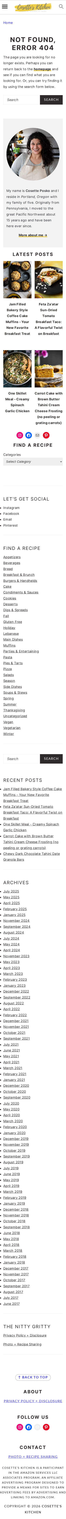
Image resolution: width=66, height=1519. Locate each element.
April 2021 (11, 1062)
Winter (8, 734)
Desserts (10, 604)
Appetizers (12, 557)
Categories (12, 455)
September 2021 (16, 1038)
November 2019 (16, 1144)
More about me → (33, 235)
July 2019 (11, 1168)
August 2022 (13, 1003)
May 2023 (11, 962)
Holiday (9, 628)
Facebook (11, 513)
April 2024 (11, 950)
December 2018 (16, 1209)
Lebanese (11, 634)
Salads (8, 675)
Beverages (11, 563)
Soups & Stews (15, 692)
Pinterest (10, 525)
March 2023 (13, 974)
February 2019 (14, 1198)
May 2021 (11, 1056)
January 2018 (14, 1262)
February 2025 (15, 909)
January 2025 (14, 915)
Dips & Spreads (15, 610)
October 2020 (14, 1092)
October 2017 (14, 1280)
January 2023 (14, 986)
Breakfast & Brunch (19, 575)
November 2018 (16, 1215)
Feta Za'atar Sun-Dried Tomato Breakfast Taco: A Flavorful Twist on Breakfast (32, 812)
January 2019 (14, 1203)
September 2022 (16, 997)
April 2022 (11, 1009)
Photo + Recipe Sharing (22, 1344)
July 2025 (11, 891)
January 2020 (14, 1133)
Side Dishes (12, 687)
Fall (6, 616)
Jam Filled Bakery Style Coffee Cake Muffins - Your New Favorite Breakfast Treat (32, 795)
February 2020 (15, 1127)
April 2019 (11, 1186)
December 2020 (16, 1086)
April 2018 (11, 1245)
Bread (8, 569)
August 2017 (13, 1292)
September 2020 (16, 1097)
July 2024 (11, 938)
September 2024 (16, 927)
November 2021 (16, 1027)
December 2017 (15, 1268)
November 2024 (16, 921)
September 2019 (16, 1156)
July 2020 (11, 1103)
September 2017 (16, 1286)
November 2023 (16, 956)
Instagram (11, 508)
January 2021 (14, 1080)
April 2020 (11, 1115)
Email (7, 519)
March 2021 (12, 1068)
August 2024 (13, 932)
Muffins (9, 645)
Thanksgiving (14, 710)
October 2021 (14, 1033)
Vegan (8, 722)
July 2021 (11, 1044)
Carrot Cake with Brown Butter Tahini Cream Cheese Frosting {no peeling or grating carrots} (31, 842)
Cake (7, 586)
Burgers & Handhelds (20, 581)
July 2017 (10, 1298)
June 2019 (11, 1174)
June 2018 (11, 1233)
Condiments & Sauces (20, 592)
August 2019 (13, 1162)
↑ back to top (33, 1377)
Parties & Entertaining (21, 651)
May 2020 (11, 1109)
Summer (9, 704)
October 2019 (14, 1150)
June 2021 (11, 1050)
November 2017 (16, 1274)
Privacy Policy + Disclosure (25, 1335)
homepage (42, 69)
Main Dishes (13, 639)
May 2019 (11, 1180)
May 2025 (11, 897)
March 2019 (12, 1192)
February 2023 (15, 980)
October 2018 (14, 1221)
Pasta (7, 657)
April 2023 (11, 968)
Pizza (7, 669)
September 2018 (16, 1227)
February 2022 (15, 1015)
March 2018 (12, 1251)
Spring (8, 698)
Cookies (9, 598)
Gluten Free (12, 622)
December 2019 (16, 1139)
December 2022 (16, 991)
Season (9, 681)
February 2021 (14, 1074)
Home (8, 23)
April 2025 (11, 903)
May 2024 (11, 944)
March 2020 (13, 1121)
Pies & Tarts (13, 663)
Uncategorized (15, 716)
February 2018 (14, 1257)
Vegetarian (12, 728)
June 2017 (11, 1304)
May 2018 (11, 1239)
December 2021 (16, 1021)
